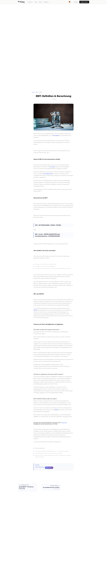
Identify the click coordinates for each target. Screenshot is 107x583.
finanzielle (52, 166)
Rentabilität (56, 135)
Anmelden (75, 2)
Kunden (40, 2)
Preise (36, 2)
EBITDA (35, 310)
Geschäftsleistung (48, 173)
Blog (37, 92)
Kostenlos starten (84, 2)
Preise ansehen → (49, 467)
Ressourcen (46, 2)
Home (33, 92)
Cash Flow (64, 422)
